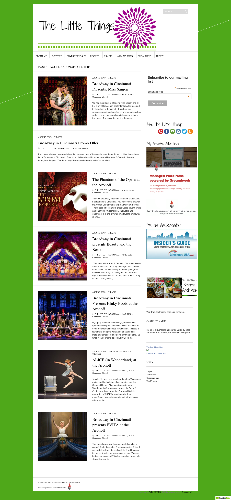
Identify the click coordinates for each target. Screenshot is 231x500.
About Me (41, 56)
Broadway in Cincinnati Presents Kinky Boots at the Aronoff (115, 303)
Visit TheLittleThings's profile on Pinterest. (165, 312)
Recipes (94, 56)
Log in (149, 371)
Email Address (168, 91)
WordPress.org (152, 381)
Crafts (108, 56)
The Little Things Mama (107, 94)
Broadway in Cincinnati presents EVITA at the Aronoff (111, 425)
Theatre (112, 77)
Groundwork (60, 487)
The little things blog (154, 347)
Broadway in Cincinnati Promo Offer (68, 143)
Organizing (144, 56)
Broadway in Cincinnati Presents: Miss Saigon (111, 86)
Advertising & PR (76, 56)
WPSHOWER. (155, 492)
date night (113, 351)
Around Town (125, 56)
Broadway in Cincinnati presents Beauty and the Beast (111, 244)
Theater (58, 137)
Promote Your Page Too (156, 353)
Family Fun (126, 351)
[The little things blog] (147, 351)
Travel (160, 56)
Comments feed (152, 377)
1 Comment (83, 148)
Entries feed (151, 374)
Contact (57, 56)
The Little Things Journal (56, 482)
